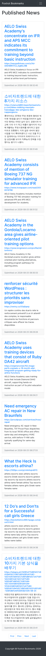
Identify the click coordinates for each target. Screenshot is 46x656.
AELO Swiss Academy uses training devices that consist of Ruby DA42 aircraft (23, 352)
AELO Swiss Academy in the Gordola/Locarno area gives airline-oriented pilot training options (21, 232)
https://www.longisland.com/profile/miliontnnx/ (22, 249)
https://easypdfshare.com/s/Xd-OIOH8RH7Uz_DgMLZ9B (19, 64)
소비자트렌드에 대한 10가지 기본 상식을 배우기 (22, 563)
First (12, 636)
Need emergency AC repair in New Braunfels (20, 411)
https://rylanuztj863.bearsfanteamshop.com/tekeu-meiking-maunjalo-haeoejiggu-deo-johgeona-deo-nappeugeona (22, 108)
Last (34, 636)
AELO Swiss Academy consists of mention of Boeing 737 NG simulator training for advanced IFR (21, 172)
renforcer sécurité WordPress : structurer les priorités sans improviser (21, 293)
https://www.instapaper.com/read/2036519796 (22, 188)
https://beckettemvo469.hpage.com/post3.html (22, 521)
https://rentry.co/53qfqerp (16, 306)
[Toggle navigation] (40, 3)
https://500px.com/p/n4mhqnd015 (20, 470)
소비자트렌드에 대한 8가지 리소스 (22, 98)
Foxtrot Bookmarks (13, 3)
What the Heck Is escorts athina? (20, 463)
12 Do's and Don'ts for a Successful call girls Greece (21, 511)
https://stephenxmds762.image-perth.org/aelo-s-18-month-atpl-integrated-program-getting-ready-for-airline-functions (22, 369)
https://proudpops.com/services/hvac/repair (22, 420)
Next (27, 636)
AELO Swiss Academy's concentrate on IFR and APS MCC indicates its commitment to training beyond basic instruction (22, 43)
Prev (19, 636)
